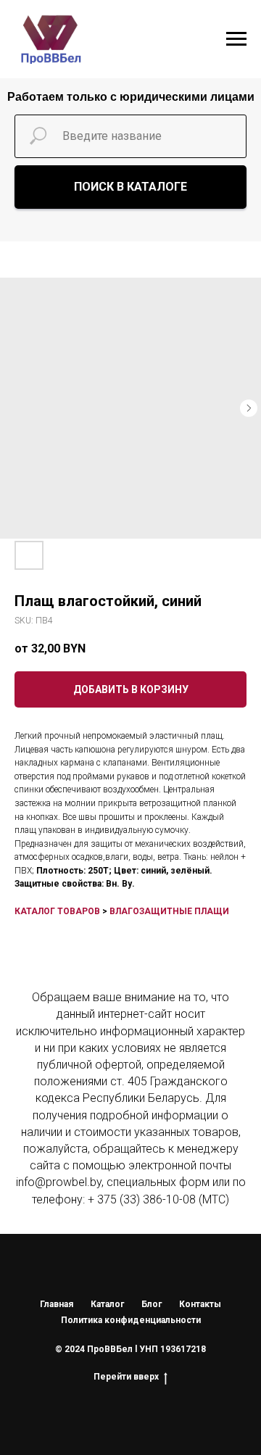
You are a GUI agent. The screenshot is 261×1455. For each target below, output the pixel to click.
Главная (56, 1304)
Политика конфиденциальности (131, 1320)
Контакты (200, 1304)
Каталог (107, 1304)
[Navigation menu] (236, 39)
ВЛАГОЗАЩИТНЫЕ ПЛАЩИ (169, 911)
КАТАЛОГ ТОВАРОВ (57, 911)
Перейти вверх (126, 1377)
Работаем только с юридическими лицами (130, 97)
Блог (151, 1304)
